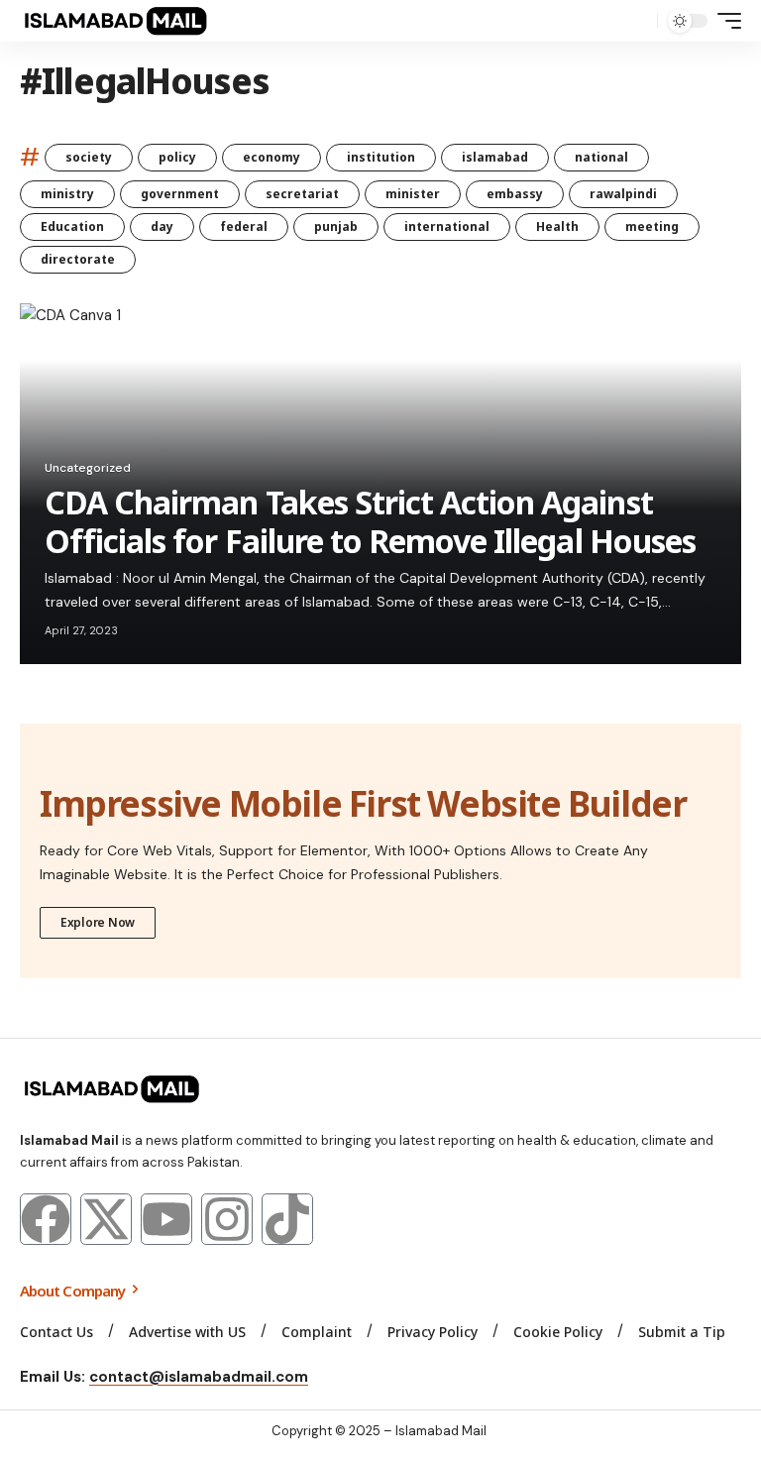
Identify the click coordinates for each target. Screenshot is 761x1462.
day (162, 226)
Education (72, 226)
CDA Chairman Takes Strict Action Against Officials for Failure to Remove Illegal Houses (370, 521)
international (446, 226)
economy (271, 157)
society (88, 157)
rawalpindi (623, 193)
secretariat (302, 193)
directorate (78, 259)
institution (381, 157)
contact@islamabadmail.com (198, 1377)
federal (244, 226)
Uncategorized (88, 468)
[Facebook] (45, 1219)
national (601, 157)
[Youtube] (166, 1219)
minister (412, 193)
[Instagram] (227, 1219)
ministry (67, 193)
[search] (637, 21)
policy (177, 157)
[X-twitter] (106, 1219)
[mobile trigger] (724, 21)
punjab (336, 226)
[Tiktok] (287, 1219)
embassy (515, 193)
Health (557, 226)
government (180, 193)
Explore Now (97, 922)
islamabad (495, 157)
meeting (652, 226)
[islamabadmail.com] (115, 21)
